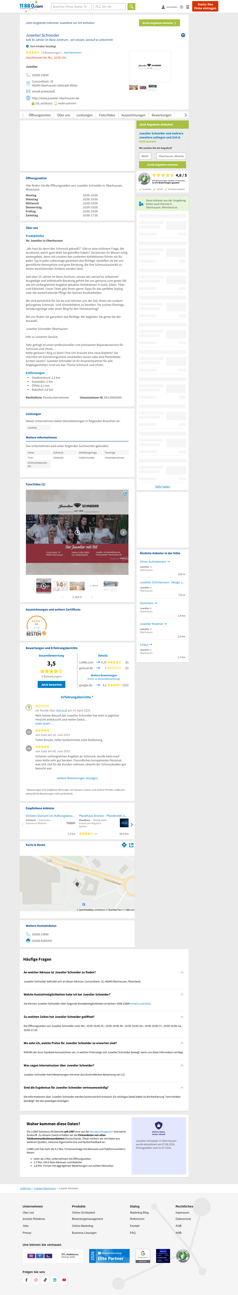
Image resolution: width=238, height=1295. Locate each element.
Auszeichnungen (133, 115)
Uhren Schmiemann (153, 561)
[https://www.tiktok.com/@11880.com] (45, 1280)
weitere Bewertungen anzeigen (77, 778)
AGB (179, 1225)
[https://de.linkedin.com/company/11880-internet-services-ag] (55, 1280)
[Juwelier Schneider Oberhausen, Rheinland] (125, 493)
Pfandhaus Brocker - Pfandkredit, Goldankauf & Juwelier (104, 816)
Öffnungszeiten (40, 115)
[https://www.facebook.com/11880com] (26, 1280)
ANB (179, 1232)
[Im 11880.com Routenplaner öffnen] (124, 844)
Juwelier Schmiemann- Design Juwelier (162, 582)
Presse (27, 1232)
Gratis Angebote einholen (158, 23)
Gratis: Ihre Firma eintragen (205, 6)
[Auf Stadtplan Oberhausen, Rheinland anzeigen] (131, 844)
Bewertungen (161, 115)
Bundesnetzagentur (101, 1131)
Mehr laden (162, 486)
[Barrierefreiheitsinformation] (183, 6)
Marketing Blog (139, 1212)
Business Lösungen (84, 1232)
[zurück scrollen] (23, 115)
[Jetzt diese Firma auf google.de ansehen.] (98, 685)
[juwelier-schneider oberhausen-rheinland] (43, 585)
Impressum (182, 1212)
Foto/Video (107, 115)
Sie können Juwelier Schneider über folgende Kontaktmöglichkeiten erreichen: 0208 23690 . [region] (87, 1003)
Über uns (63, 115)
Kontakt (134, 1225)
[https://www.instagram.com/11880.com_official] (36, 1280)
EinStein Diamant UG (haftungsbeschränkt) (50, 816)
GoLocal (61, 710)
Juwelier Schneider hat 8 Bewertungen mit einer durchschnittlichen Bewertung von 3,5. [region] (74, 1074)
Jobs (26, 1225)
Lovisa (144, 644)
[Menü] (189, 6)
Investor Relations (34, 1218)
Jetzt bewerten (51, 685)
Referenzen (137, 1218)
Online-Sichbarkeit (83, 1212)
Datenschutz (183, 1218)
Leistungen (84, 115)
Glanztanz (146, 603)
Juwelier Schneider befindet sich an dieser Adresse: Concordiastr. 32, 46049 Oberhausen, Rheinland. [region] (82, 981)
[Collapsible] (182, 972)
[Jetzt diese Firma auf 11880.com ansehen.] (98, 662)
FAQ (133, 1232)
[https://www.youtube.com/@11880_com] (64, 1280)
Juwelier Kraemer (151, 624)
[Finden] (131, 6)
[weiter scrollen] (186, 115)
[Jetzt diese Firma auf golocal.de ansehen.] (98, 668)
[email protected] (140, 1003)
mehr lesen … (44, 723)
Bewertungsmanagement (87, 1218)
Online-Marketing (82, 1225)
